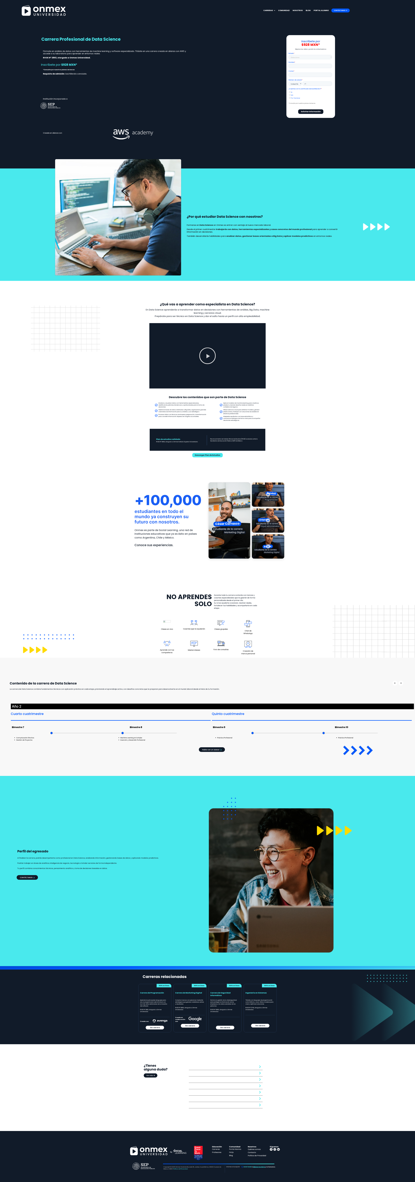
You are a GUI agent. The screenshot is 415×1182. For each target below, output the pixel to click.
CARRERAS (268, 10)
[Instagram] (274, 1149)
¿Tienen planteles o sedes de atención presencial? (214, 1099)
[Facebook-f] (271, 1149)
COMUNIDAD (284, 10)
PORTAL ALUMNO (321, 10)
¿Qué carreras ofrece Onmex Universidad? (210, 1105)
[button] (207, 355)
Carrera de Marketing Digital (188, 993)
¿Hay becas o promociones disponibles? (210, 1092)
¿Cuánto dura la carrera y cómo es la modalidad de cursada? (220, 1067)
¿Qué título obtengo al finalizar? (205, 1073)
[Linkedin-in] (278, 1149)
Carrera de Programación (152, 993)
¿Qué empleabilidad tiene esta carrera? (209, 1080)
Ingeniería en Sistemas (256, 993)
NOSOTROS (298, 10)
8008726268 (247, 1167)
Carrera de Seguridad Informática (220, 994)
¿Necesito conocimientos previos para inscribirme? (215, 1086)
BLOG (308, 10)
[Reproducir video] (229, 520)
